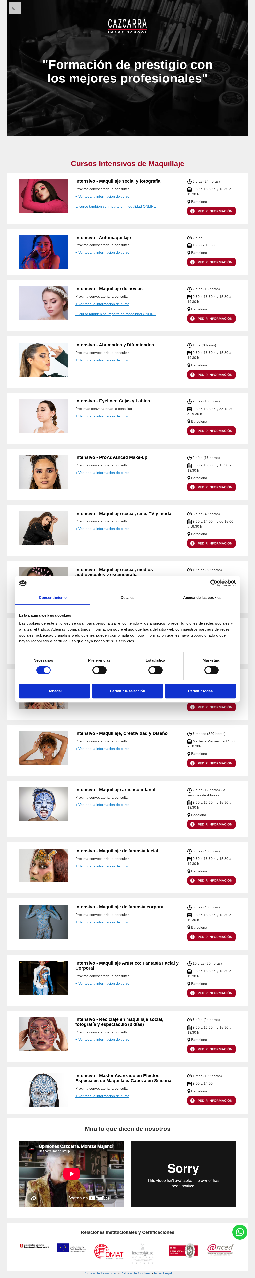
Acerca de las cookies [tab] (202, 597)
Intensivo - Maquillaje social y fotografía (117, 181)
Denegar (54, 691)
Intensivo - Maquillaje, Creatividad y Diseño (121, 733)
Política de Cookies (136, 1273)
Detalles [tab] (128, 597)
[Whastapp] (239, 1232)
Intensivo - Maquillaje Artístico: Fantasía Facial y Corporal (127, 966)
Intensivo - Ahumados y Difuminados (114, 344)
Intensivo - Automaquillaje (103, 237)
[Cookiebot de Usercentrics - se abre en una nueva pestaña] (214, 583)
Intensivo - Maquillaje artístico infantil (115, 789)
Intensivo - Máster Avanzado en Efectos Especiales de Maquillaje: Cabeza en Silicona (123, 1078)
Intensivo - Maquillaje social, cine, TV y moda (123, 513)
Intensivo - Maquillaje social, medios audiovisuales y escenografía (114, 572)
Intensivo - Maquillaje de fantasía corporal (120, 906)
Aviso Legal (163, 1273)
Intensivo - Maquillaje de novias (109, 288)
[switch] (99, 670)
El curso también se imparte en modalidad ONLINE (115, 206)
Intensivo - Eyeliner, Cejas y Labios (112, 401)
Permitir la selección (127, 691)
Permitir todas (200, 691)
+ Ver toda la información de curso (102, 196)
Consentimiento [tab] (53, 597)
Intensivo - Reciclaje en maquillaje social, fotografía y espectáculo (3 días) (119, 1022)
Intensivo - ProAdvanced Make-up (111, 457)
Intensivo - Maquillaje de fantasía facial (116, 850)
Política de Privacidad (100, 1273)
